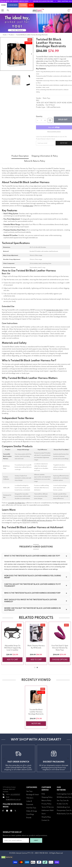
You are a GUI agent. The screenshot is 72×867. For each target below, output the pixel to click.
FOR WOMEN (12, 5)
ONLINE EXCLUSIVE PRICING (43, 1)
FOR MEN (23, 5)
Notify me (36, 724)
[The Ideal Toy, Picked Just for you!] (36, 23)
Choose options (59, 660)
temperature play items (54, 310)
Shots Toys (46, 98)
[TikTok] (11, 810)
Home (4, 34)
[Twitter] (15, 810)
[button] (1, 54)
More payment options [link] (54, 131)
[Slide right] (68, 758)
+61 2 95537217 (15, 794)
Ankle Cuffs (6, 487)
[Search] (8, 10)
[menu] (2, 10)
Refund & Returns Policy (34, 161)
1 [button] (34, 667)
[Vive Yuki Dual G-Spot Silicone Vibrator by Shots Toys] (60, 633)
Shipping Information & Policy (45, 156)
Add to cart (12, 660)
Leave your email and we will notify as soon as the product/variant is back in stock (51, 138)
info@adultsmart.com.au (13, 799)
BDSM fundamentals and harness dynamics (37, 520)
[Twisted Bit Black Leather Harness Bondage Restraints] (36, 697)
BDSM (31, 5)
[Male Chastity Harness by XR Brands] (36, 633)
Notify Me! (63, 143)
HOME (3, 5)
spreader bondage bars (16, 503)
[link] (50, 120)
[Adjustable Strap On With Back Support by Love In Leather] (12, 633)
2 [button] (37, 667)
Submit (36, 840)
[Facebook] (3, 810)
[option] (16, 54)
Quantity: (39, 116)
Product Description (20, 156)
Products (11, 34)
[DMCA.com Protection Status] (36, 857)
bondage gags (28, 206)
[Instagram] (7, 810)
